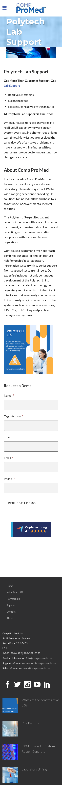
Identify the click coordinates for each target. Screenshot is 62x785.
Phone (9, 478)
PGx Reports (30, 723)
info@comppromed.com (39, 658)
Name (9, 395)
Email (8, 458)
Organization (13, 416)
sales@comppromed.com (36, 668)
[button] (31, 529)
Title (7, 437)
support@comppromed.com (41, 663)
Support (11, 605)
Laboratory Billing (34, 769)
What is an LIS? (15, 592)
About (10, 618)
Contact (11, 611)
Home (10, 585)
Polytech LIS (14, 598)
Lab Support (12, 85)
